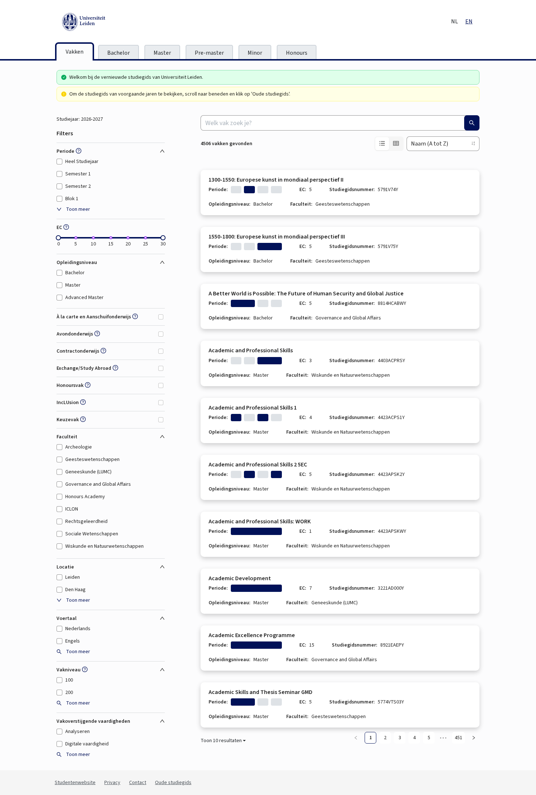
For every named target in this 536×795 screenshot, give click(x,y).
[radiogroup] (389, 143)
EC (59, 227)
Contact (137, 782)
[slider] (58, 238)
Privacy (112, 782)
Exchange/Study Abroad (84, 368)
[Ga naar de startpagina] (116, 22)
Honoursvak (70, 385)
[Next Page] (473, 738)
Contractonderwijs (78, 351)
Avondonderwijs (75, 334)
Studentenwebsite (75, 782)
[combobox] (340, 123)
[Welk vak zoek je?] (471, 123)
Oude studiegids (173, 782)
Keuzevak (68, 419)
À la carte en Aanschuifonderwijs (94, 317)
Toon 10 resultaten (221, 740)
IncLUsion (68, 402)
